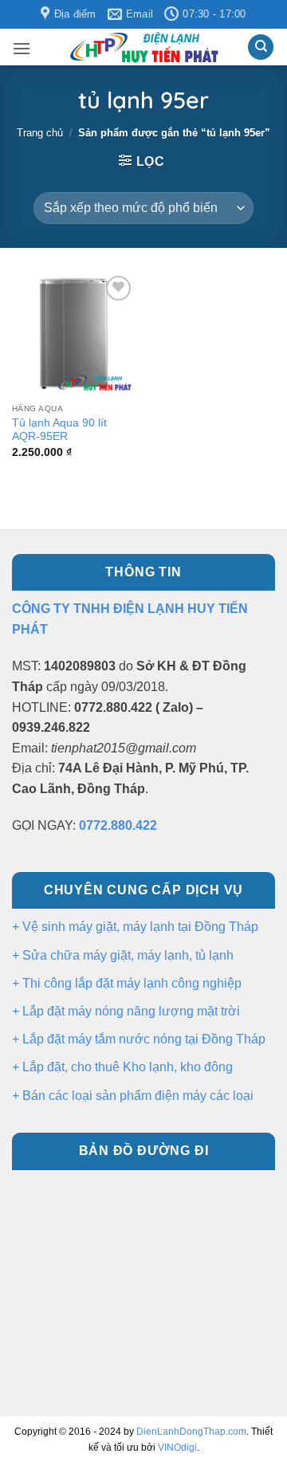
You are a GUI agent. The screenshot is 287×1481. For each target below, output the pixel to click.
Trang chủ (40, 133)
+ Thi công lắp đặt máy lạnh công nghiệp (127, 983)
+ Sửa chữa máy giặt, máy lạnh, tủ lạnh (123, 955)
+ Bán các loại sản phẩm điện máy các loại (133, 1095)
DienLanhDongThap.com (191, 1431)
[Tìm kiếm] (260, 47)
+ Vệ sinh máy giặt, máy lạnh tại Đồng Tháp (135, 926)
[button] (21, 48)
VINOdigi (177, 1447)
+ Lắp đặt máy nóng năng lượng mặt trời (126, 1011)
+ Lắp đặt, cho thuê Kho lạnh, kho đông (122, 1067)
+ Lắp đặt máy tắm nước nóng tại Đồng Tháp (138, 1039)
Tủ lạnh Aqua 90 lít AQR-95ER (59, 430)
